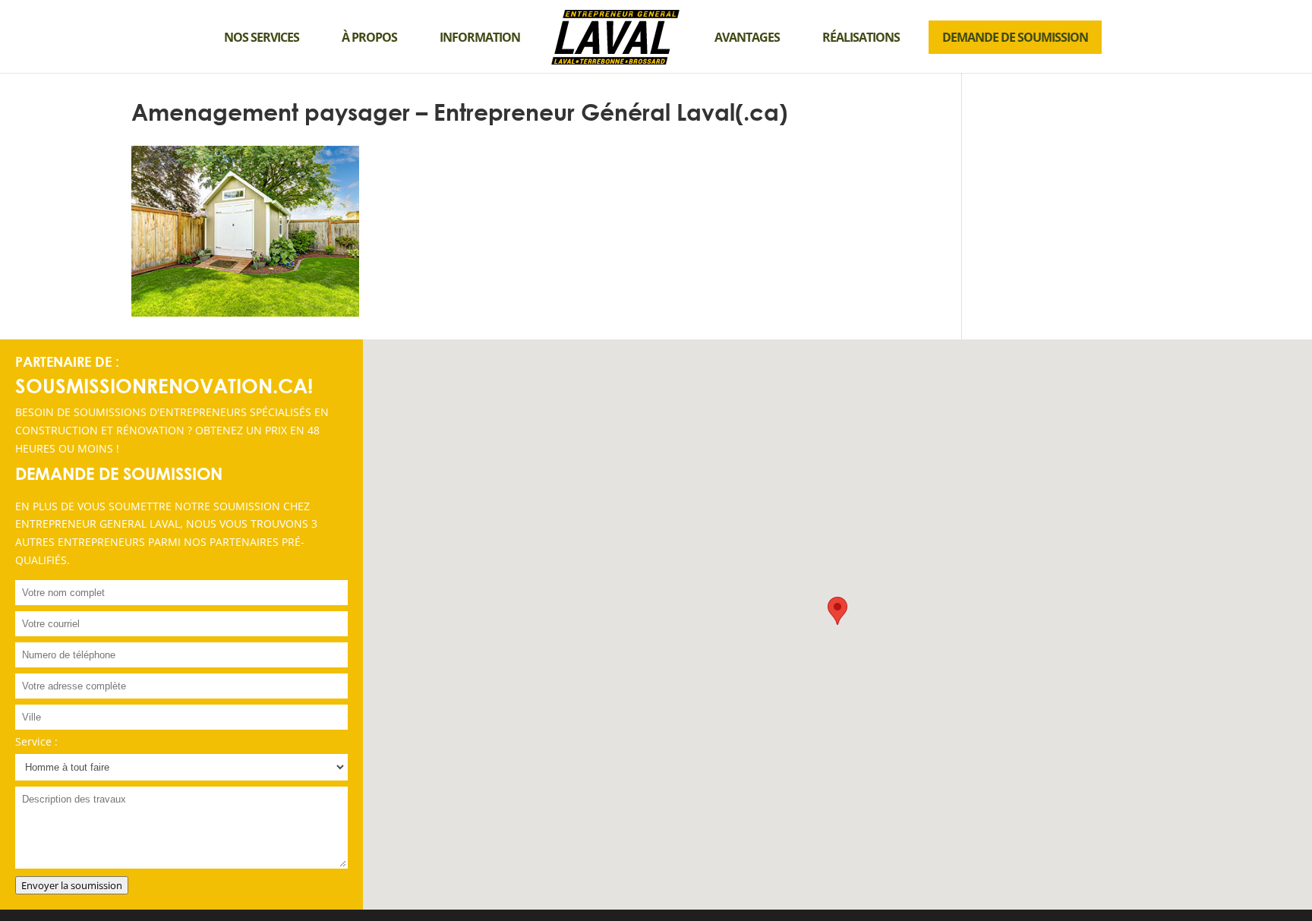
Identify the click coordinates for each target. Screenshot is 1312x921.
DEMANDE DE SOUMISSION (1015, 37)
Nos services (261, 37)
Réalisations (861, 37)
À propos (369, 37)
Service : (36, 741)
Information (480, 37)
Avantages (747, 37)
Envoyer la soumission (71, 885)
